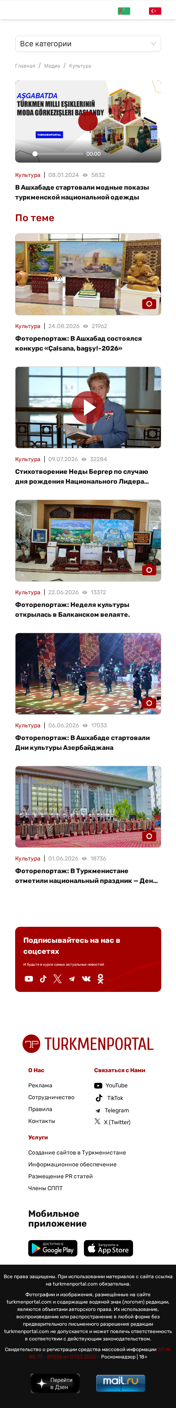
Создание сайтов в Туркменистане (77, 1152)
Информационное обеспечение (72, 1164)
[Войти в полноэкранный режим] (152, 154)
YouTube (117, 1085)
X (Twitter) (117, 1122)
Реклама (40, 1085)
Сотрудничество (51, 1097)
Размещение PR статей (60, 1176)
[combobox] (84, 43)
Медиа (52, 66)
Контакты (41, 1121)
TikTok (115, 1098)
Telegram (117, 1110)
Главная (25, 66)
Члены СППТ (45, 1188)
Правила (40, 1109)
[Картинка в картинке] (138, 154)
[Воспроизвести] (23, 154)
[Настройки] (124, 154)
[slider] (57, 154)
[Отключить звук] (110, 154)
